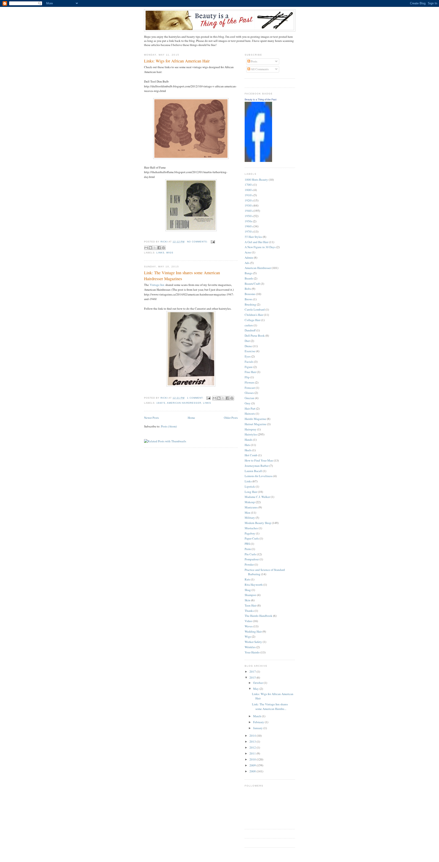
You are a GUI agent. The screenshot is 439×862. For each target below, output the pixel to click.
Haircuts (250, 413)
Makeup (250, 502)
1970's (249, 231)
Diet (247, 341)
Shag (248, 590)
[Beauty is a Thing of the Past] (258, 161)
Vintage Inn (157, 285)
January (258, 728)
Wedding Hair (253, 631)
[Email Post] (212, 241)
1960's (249, 226)
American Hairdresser (184, 403)
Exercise (250, 351)
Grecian (249, 398)
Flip (247, 377)
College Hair (252, 320)
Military (250, 518)
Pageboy (250, 533)
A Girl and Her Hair (256, 242)
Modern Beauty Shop (258, 523)
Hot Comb (251, 455)
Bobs (248, 289)
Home (191, 418)
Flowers (249, 382)
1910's (249, 195)
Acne (248, 252)
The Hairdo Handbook (258, 616)
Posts (253, 61)
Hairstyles (251, 434)
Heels (248, 450)
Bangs (248, 273)
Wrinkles (250, 647)
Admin (249, 257)
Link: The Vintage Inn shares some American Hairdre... (270, 706)
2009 (253, 765)
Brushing (250, 304)
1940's (160, 403)
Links (160, 252)
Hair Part (250, 408)
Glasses (249, 393)
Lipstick (250, 486)
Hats (247, 445)
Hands (248, 440)
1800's (249, 190)
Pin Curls (250, 554)
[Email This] (146, 247)
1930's (249, 205)
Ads (247, 263)
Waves (249, 626)
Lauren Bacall (253, 471)
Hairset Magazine (255, 424)
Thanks (249, 611)
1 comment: (195, 398)
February (259, 722)
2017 (253, 671)
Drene (248, 346)
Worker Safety (253, 642)
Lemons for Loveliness (259, 476)
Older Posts (231, 418)
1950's (249, 216)
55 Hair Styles (253, 237)
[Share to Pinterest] (163, 247)
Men (247, 512)
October (258, 683)
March (257, 716)
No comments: (198, 241)
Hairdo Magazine (255, 419)
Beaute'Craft (252, 284)
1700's (249, 185)
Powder (249, 564)
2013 (253, 741)
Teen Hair (251, 605)
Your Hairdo (252, 652)
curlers (249, 325)
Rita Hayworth (254, 585)
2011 (253, 753)
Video (248, 621)
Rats (247, 579)
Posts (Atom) (169, 426)
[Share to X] (155, 247)
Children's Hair (254, 315)
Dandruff (250, 330)
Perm (248, 549)
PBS (247, 544)
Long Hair (251, 492)
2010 (253, 759)
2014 (253, 735)
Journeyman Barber (257, 466)
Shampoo (250, 595)
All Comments (259, 69)
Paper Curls (252, 538)
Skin (247, 600)
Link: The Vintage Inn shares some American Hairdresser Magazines (182, 275)
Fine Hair (250, 372)
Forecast (250, 388)
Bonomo (250, 294)
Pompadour (252, 559)
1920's (249, 200)
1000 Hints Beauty (256, 179)
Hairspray (251, 429)
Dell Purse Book (255, 335)
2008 (253, 771)
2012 (253, 747)
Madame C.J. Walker (257, 497)
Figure (249, 367)
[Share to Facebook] (159, 247)
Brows (248, 299)
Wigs (169, 252)
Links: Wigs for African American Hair (177, 61)
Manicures (251, 507)
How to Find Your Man (259, 460)
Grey (248, 403)
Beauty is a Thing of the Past (260, 99)
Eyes (248, 356)
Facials (249, 362)
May (256, 689)
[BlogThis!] (150, 247)
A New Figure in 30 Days (260, 247)
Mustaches (251, 528)
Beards (249, 278)
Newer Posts (151, 418)
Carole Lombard (255, 309)
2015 (253, 677)
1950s (248, 221)
